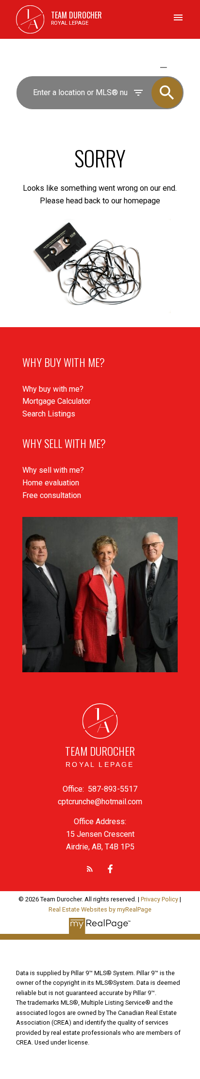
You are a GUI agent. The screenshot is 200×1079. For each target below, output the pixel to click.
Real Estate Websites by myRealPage (100, 909)
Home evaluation (50, 482)
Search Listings (48, 413)
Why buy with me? (52, 389)
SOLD (177, 67)
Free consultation (51, 495)
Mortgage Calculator (56, 401)
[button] (89, 868)
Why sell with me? (53, 470)
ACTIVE (141, 67)
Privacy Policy (159, 899)
